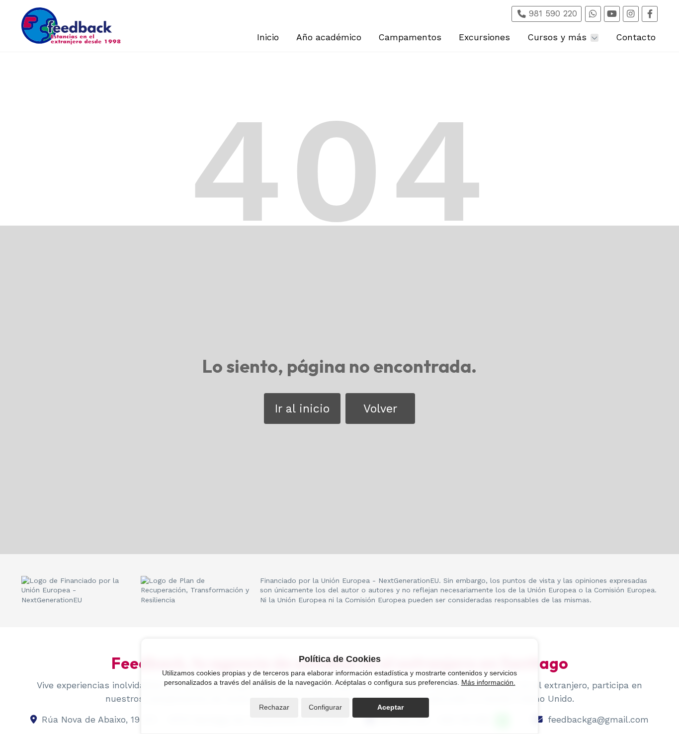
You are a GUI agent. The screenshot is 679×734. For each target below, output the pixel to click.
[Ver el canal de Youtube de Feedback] (612, 14)
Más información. (488, 682)
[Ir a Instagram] (631, 14)
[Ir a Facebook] (650, 14)
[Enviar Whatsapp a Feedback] (593, 14)
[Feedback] (71, 26)
